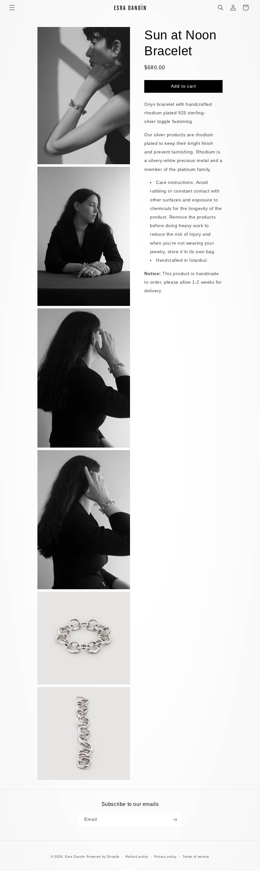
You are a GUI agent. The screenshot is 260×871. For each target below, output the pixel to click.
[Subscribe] (175, 819)
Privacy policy (165, 856)
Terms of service (196, 856)
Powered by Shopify (103, 856)
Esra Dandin (75, 856)
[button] (12, 7)
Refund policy (137, 856)
